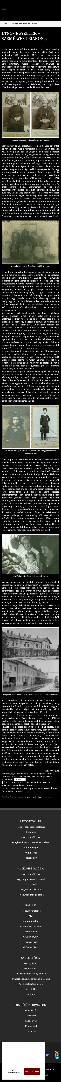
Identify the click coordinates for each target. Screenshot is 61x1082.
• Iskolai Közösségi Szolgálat (31, 827)
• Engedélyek (30, 1021)
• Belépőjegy (30, 857)
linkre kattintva (34, 797)
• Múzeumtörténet (30, 921)
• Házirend (30, 994)
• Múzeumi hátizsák (30, 837)
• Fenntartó (30, 1010)
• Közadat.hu (30, 989)
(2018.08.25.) (31, 785)
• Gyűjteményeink (30, 936)
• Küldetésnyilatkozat (30, 926)
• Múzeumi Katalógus (30, 911)
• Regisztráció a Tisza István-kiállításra (30, 842)
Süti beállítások (14, 1071)
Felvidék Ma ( (14, 779)
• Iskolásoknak (31, 884)
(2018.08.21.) (20, 791)
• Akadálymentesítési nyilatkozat (31, 973)
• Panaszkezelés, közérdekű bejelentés (30, 979)
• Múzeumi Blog (30, 947)
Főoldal (4, 24)
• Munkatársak (30, 931)
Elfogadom (32, 1071)
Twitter (48, 1055)
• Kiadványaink (31, 942)
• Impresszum (30, 968)
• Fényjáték (30, 832)
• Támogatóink (30, 1026)
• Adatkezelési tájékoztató (31, 984)
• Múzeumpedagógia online (30, 894)
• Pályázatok (30, 1015)
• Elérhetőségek (30, 847)
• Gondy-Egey (30, 963)
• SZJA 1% (31, 1031)
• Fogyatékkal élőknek (30, 889)
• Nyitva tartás (30, 852)
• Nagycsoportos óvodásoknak (30, 879)
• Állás (31, 916)
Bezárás (40, 1046)
